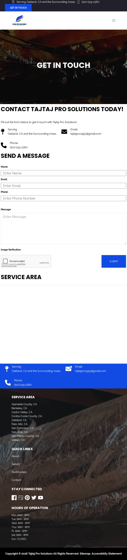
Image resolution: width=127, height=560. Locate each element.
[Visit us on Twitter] (33, 497)
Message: (6, 209)
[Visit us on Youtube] (40, 497)
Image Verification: (11, 249)
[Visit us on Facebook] (14, 497)
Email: (4, 179)
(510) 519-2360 (90, 1)
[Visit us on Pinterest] (27, 497)
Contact (16, 480)
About (15, 456)
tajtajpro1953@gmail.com (85, 133)
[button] (113, 20)
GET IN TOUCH (18, 7)
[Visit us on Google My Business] (20, 497)
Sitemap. (85, 553)
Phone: (4, 192)
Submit (113, 261)
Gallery (16, 464)
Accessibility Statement (107, 553)
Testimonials (19, 472)
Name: (4, 166)
